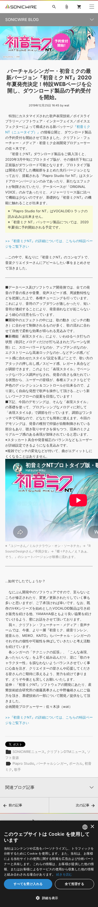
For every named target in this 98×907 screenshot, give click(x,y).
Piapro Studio (23, 763)
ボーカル (76, 763)
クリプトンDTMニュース (66, 751)
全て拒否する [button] (74, 884)
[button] (49, 898)
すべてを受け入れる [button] (28, 884)
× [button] (92, 827)
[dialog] (49, 864)
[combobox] (85, 827)
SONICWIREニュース (29, 751)
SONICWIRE (21, 7)
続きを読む (64, 874)
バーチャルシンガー (51, 763)
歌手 (17, 769)
